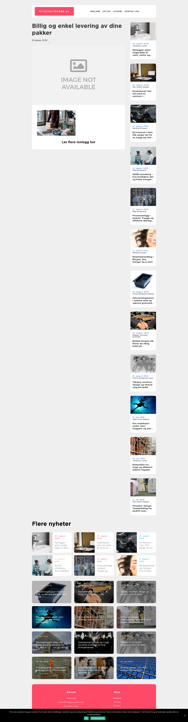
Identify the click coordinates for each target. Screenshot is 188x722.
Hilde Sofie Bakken (140, 419)
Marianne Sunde (139, 253)
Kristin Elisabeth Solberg (143, 294)
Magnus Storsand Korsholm (139, 336)
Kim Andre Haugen (140, 87)
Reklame (95, 11)
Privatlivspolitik (98, 718)
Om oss (106, 11)
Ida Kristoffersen (139, 128)
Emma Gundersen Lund (142, 378)
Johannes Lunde (139, 46)
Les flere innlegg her (78, 142)
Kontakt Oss (132, 11)
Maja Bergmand (139, 170)
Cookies (117, 11)
